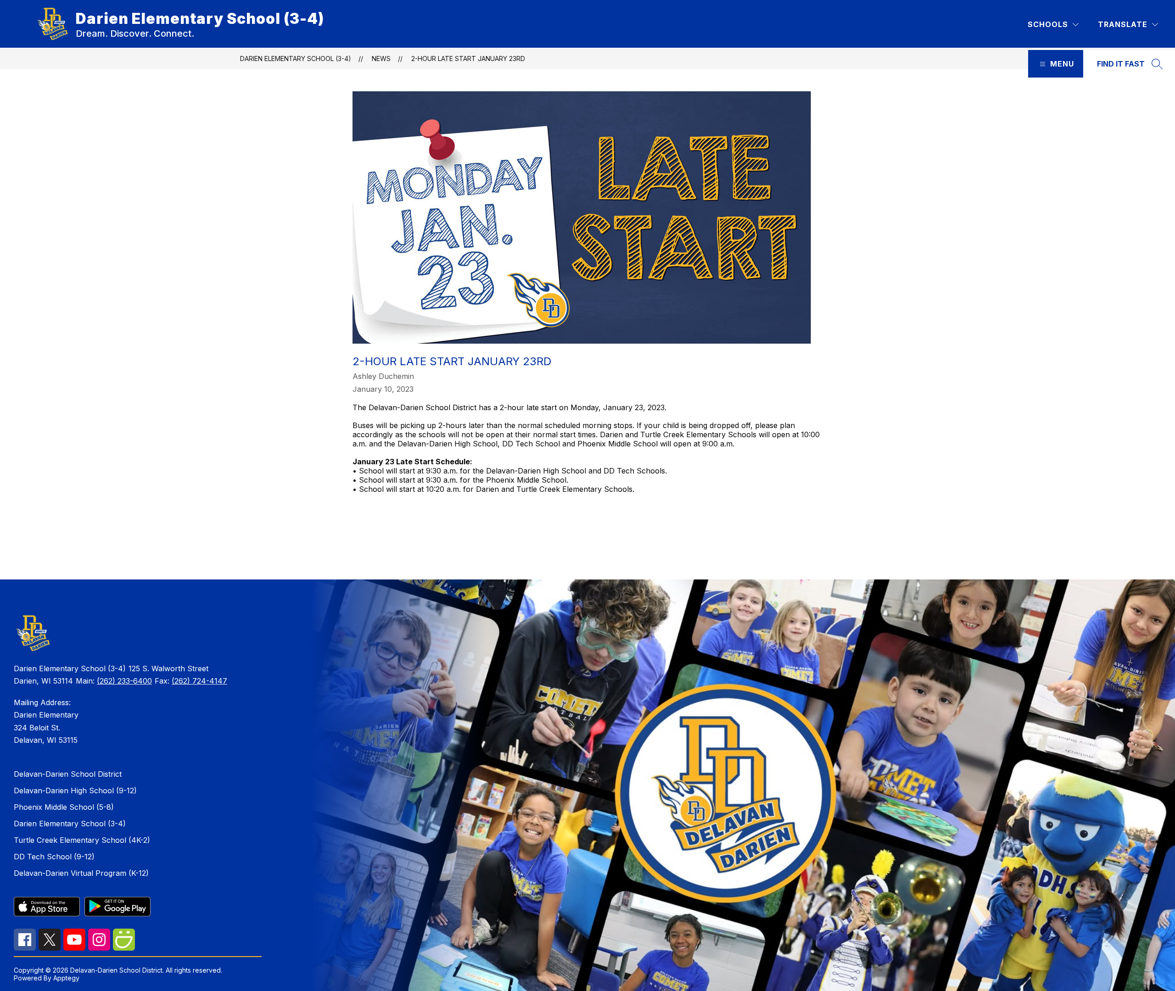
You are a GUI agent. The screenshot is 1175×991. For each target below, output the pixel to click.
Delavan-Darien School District (68, 774)
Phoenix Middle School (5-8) (64, 807)
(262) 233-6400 (124, 680)
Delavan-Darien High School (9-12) (75, 790)
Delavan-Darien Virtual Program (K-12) (81, 873)
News (381, 58)
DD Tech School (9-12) (54, 856)
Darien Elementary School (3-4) (295, 58)
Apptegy (66, 978)
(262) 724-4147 (199, 680)
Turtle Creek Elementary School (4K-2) (82, 840)
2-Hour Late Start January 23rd (468, 58)
